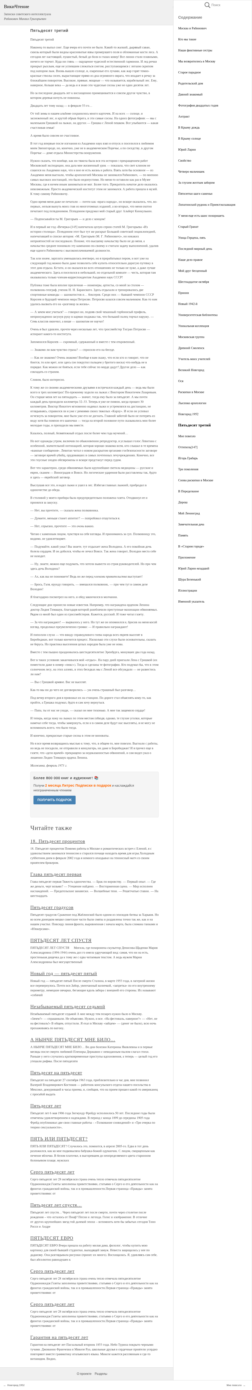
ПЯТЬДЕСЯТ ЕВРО (51, 1238)
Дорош (182, 502)
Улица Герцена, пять (192, 237)
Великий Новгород (191, 370)
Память (183, 535)
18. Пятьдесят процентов (57, 841)
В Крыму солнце (189, 138)
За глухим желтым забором (196, 182)
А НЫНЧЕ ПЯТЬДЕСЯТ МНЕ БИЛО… (72, 1039)
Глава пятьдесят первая (56, 874)
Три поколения (188, 469)
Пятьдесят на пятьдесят (56, 1072)
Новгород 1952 (188, 414)
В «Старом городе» (191, 546)
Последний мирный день (195, 248)
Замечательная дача (191, 524)
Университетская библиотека (198, 315)
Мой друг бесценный (192, 271)
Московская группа (191, 337)
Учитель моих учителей (194, 359)
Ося (180, 381)
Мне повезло (186, 436)
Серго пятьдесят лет (52, 1172)
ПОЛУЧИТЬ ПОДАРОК (54, 800)
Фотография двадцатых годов (198, 105)
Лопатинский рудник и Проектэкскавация (206, 204)
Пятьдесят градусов (51, 907)
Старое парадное (189, 72)
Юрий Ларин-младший (193, 568)
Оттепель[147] (187, 447)
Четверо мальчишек (191, 171)
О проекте (84, 1373)
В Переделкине (188, 491)
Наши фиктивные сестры (195, 50)
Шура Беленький (189, 579)
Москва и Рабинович (192, 28)
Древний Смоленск (191, 348)
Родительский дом (190, 83)
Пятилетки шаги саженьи (195, 193)
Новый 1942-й (187, 304)
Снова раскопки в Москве (195, 480)
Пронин (183, 293)
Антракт (184, 116)
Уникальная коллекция (193, 326)
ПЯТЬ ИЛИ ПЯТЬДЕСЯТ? (59, 1138)
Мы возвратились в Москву (196, 61)
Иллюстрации (187, 590)
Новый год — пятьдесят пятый (63, 973)
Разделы (101, 1373)
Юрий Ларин (187, 149)
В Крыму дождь (189, 127)
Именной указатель (191, 601)
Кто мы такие (187, 39)
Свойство (184, 160)
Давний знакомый (190, 94)
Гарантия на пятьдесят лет (59, 1337)
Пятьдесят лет (45, 1105)
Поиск (212, 5)
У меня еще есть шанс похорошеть (201, 215)
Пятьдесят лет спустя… (56, 1205)
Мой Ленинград (189, 513)
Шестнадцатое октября (193, 282)
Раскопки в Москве (191, 392)
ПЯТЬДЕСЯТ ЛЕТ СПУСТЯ (61, 940)
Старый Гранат (188, 226)
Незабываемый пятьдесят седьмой (67, 1006)
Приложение (186, 557)
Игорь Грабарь (188, 458)
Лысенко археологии (192, 403)
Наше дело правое (190, 259)
